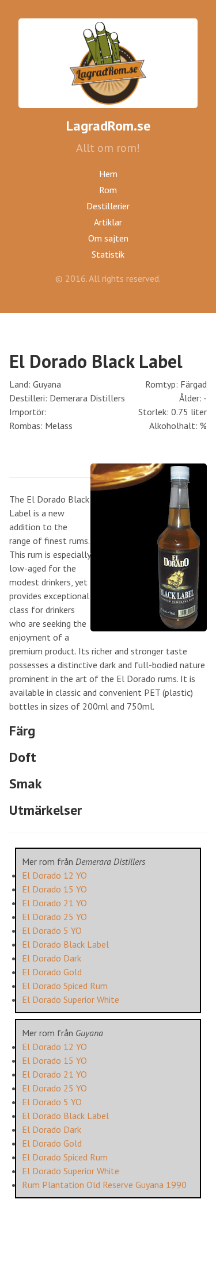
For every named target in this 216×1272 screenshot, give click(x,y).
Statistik (108, 254)
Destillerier (108, 206)
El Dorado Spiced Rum (65, 985)
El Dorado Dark (51, 958)
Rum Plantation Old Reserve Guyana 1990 (104, 1184)
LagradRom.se (108, 126)
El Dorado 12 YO (54, 875)
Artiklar (108, 222)
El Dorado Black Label (65, 944)
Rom (108, 190)
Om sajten (108, 238)
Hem (108, 173)
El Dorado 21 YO (54, 903)
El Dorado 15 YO (54, 889)
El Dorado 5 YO (52, 930)
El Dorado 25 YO (54, 916)
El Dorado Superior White (70, 999)
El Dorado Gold (52, 972)
